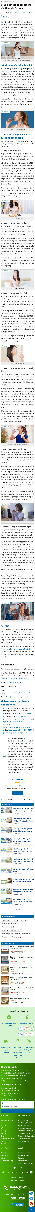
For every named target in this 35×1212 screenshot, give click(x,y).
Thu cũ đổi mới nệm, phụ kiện (10, 1091)
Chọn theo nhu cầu (7, 1120)
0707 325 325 (26, 713)
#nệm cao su (26, 934)
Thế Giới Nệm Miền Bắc (25, 1163)
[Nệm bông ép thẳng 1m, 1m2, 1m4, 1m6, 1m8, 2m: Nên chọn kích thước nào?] (6, 860)
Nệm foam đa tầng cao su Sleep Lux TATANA (21, 958)
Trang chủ (5, 1)
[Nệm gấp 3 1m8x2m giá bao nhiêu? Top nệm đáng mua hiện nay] (6, 840)
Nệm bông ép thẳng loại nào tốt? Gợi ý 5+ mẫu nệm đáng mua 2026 (22, 820)
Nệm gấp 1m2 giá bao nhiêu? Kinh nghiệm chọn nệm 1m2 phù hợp (23, 890)
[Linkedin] (27, 1172)
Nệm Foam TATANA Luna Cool (19, 998)
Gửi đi (17, 1110)
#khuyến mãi (6, 920)
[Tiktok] (13, 1172)
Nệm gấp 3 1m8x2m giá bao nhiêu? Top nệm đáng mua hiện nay (22, 840)
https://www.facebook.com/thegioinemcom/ (15, 693)
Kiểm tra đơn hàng (24, 1141)
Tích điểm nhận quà (7, 1096)
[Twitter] (31, 1172)
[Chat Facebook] (31, 1199)
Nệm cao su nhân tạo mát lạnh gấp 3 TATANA (21, 989)
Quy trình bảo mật (24, 1139)
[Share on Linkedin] (31, 799)
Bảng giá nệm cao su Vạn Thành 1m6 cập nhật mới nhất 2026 (23, 901)
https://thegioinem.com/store (16, 697)
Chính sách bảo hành (24, 1128)
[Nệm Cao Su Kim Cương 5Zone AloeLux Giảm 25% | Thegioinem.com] (5, 980)
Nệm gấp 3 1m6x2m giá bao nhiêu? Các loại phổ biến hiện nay (23, 830)
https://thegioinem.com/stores (13, 722)
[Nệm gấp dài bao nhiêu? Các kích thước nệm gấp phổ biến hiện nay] (6, 810)
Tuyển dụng (4, 1155)
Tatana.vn (21, 1158)
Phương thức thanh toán (26, 1136)
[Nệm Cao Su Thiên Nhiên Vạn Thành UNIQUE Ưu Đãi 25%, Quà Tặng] (5, 970)
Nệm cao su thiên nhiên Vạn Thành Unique (21, 968)
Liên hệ (3, 1158)
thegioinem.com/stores (21, 1081)
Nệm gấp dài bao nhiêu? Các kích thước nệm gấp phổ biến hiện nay (23, 810)
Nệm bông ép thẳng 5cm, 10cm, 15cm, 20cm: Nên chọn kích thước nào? (23, 850)
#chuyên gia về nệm (8, 927)
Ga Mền (3, 1125)
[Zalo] (3, 1172)
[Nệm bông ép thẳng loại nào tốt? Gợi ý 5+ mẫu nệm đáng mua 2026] (6, 820)
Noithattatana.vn (23, 1161)
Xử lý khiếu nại (23, 1120)
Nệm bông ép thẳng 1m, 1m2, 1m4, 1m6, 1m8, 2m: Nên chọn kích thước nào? (23, 860)
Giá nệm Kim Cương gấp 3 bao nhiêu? (23, 870)
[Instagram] (22, 1172)
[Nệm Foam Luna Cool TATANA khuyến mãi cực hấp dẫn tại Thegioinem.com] (5, 1001)
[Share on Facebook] (26, 799)
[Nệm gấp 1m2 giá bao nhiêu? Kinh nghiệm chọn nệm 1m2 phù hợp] (6, 891)
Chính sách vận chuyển (25, 1131)
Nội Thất (3, 1133)
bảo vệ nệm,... (27, 649)
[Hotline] (31, 1204)
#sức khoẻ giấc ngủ (19, 920)
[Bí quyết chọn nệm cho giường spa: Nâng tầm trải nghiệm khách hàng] (6, 881)
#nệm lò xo (5, 937)
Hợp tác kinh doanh (24, 1125)
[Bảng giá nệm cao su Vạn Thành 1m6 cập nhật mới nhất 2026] (6, 901)
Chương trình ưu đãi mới (8, 1088)
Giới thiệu (4, 1153)
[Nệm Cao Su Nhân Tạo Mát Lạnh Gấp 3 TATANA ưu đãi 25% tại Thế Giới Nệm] (5, 991)
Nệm (2, 1123)
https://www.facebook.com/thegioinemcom (17, 727)
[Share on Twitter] (29, 799)
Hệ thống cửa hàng (7, 1161)
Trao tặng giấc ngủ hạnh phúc (10, 1093)
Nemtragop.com (23, 1155)
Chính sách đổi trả (24, 1133)
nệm (4, 649)
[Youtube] (17, 1172)
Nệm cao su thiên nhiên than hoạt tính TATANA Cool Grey (22, 948)
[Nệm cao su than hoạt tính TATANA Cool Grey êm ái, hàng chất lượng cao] (5, 949)
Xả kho (3, 1136)
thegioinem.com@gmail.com (18, 733)
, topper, (20, 649)
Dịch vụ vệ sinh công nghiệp (7, 1140)
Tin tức (12, 1)
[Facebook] (8, 1172)
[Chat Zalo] (31, 1194)
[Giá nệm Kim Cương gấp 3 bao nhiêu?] (6, 870)
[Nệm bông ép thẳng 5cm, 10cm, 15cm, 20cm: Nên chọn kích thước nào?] (6, 850)
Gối (2, 1128)
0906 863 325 (24, 716)
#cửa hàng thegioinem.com (11, 934)
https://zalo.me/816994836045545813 (13, 678)
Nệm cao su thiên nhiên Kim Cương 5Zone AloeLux (21, 978)
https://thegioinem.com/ (15, 682)
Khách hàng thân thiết (25, 1123)
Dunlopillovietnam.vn (25, 1153)
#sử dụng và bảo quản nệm (11, 930)
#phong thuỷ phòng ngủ (9, 923)
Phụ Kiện (4, 1131)
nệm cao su (13, 649)
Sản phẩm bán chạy (7, 1144)
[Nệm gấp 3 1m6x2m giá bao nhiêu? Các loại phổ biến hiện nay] (6, 830)
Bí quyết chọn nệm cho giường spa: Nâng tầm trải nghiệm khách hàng (23, 880)
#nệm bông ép (16, 937)
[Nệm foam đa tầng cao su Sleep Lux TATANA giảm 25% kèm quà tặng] (5, 960)
